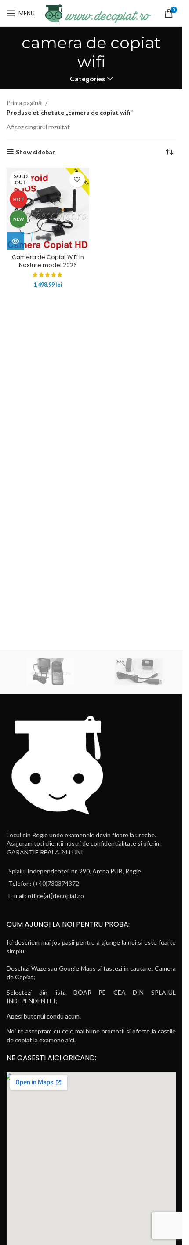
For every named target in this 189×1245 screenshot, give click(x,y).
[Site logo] (98, 12)
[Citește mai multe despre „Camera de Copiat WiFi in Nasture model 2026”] (15, 241)
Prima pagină (24, 102)
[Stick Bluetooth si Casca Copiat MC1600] (138, 672)
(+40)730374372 (56, 883)
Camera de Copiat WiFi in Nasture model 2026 (48, 261)
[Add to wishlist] (77, 179)
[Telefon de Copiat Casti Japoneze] (50, 672)
